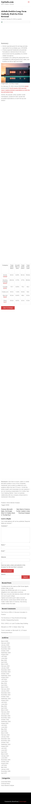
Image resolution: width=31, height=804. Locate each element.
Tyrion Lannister (5, 630)
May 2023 (4, 706)
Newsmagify (22, 801)
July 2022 (4, 725)
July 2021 (4, 748)
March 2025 (4, 664)
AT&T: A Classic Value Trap (16, 627)
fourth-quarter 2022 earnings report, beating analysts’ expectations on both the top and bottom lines (15, 90)
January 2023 (5, 714)
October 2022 (5, 719)
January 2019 (5, 769)
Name (3, 545)
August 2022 (4, 723)
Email (3, 551)
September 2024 (6, 675)
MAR (5, 297)
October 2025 (5, 651)
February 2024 (5, 689)
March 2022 (4, 733)
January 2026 (5, 645)
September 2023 (6, 698)
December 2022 (5, 716)
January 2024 (5, 691)
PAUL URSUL (5, 623)
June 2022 (4, 727)
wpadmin (19, 19)
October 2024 (5, 673)
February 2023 (5, 712)
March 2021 (4, 754)
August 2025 (4, 654)
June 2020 (4, 758)
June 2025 (4, 658)
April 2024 (4, 685)
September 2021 (5, 744)
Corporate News (6, 781)
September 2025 (6, 652)
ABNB (26, 86)
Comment (4, 526)
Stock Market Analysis (13, 502)
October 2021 (5, 742)
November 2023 (5, 694)
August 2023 (4, 700)
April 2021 (4, 752)
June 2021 (4, 750)
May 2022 (4, 729)
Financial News (5, 783)
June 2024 (4, 681)
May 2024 (4, 683)
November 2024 (6, 672)
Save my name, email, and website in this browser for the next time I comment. (13, 566)
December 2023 (5, 693)
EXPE (5, 288)
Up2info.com (7, 2)
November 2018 (5, 771)
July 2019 (4, 765)
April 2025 (4, 662)
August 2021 (4, 746)
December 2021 (5, 738)
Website (3, 557)
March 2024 (4, 687)
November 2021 (5, 740)
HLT (5, 302)
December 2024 (5, 670)
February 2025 (5, 666)
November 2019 (5, 759)
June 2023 (4, 704)
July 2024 (4, 679)
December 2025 (5, 647)
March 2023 (4, 710)
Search (3, 574)
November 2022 (5, 717)
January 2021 (5, 756)
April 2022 (4, 731)
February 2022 (5, 735)
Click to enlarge (8, 308)
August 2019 (4, 763)
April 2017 (4, 773)
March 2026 (4, 641)
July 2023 (4, 702)
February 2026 (5, 643)
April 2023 (4, 708)
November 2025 (5, 649)
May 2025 (4, 660)
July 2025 (4, 656)
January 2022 (5, 737)
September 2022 (6, 721)
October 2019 (5, 761)
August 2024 (5, 677)
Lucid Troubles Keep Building (19, 623)
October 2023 (5, 696)
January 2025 (5, 668)
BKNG (5, 283)
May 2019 (4, 767)
